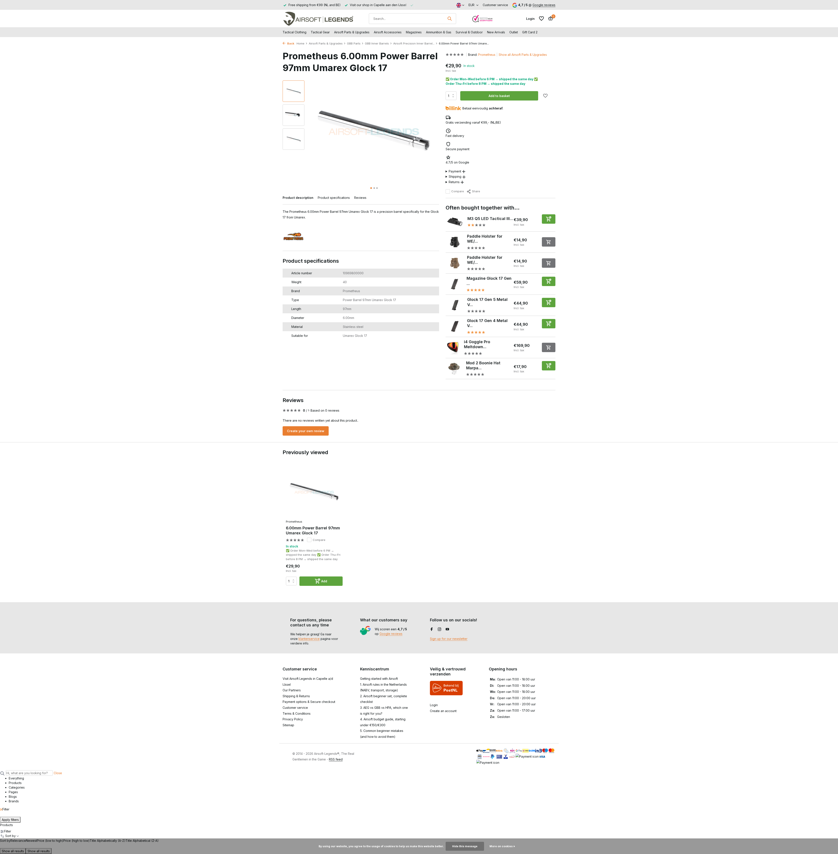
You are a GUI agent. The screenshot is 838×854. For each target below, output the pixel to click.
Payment (455, 171)
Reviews (360, 197)
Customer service (495, 5)
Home (300, 43)
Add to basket (499, 96)
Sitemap (288, 725)
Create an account (443, 711)
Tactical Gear (320, 32)
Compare (457, 191)
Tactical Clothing (294, 32)
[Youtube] (447, 629)
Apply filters (10, 820)
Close (58, 773)
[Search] (449, 18)
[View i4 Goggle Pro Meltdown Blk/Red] (453, 347)
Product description (298, 197)
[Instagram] (439, 629)
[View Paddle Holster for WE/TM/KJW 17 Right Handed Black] (455, 242)
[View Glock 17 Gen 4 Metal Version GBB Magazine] (455, 326)
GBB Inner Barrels (377, 43)
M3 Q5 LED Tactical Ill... (490, 218)
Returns (454, 182)
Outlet (513, 32)
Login (434, 705)
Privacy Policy (293, 719)
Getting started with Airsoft (379, 678)
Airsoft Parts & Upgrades (351, 32)
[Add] (548, 219)
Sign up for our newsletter (448, 639)
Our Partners (292, 690)
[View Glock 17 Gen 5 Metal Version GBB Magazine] (455, 305)
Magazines (414, 32)
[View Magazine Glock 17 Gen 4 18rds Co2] (454, 284)
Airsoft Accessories (388, 32)
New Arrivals (496, 32)
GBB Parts (354, 43)
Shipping (455, 176)
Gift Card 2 (529, 32)
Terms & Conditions (297, 713)
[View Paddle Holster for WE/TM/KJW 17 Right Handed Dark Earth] (455, 263)
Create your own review (305, 431)
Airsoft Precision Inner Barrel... (413, 43)
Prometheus (486, 54)
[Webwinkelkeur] (482, 18)
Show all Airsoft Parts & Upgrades (523, 54)
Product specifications (334, 197)
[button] (371, 188)
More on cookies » (502, 846)
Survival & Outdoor (469, 32)
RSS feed (336, 759)
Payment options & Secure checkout (309, 702)
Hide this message (464, 846)
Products (6, 825)
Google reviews (543, 5)
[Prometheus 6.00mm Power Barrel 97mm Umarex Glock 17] (314, 492)
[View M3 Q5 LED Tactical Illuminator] (455, 221)
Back (290, 43)
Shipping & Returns (296, 696)
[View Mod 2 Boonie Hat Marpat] (454, 369)
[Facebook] (431, 629)
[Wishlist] (541, 18)
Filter (5, 809)
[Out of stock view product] (548, 242)
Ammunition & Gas (438, 32)
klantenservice (309, 639)
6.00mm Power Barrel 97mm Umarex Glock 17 (313, 530)
